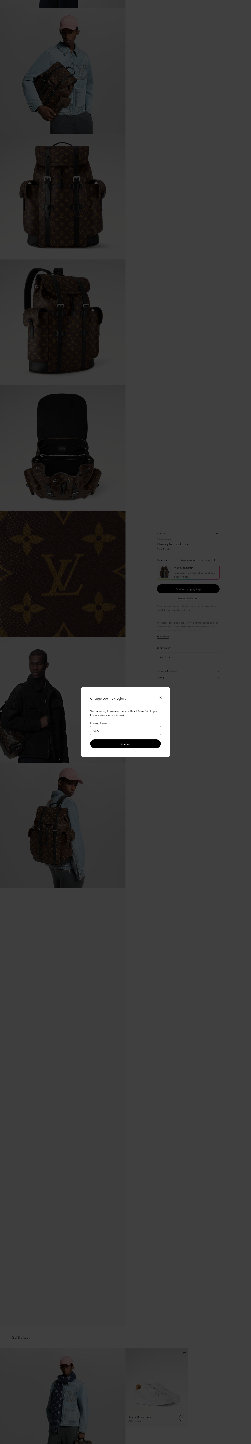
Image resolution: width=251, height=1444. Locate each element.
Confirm (125, 744)
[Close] (160, 697)
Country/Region (98, 722)
